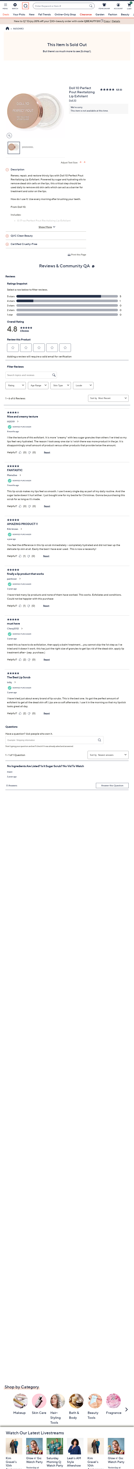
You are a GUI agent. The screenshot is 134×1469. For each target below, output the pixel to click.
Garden (99, 14)
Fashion (112, 14)
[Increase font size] (81, 162)
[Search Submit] (91, 6)
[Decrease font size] (85, 162)
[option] (67, 21)
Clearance (86, 14)
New (31, 14)
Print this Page (78, 254)
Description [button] (17, 169)
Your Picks (19, 14)
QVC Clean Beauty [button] (22, 235)
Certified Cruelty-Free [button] (24, 244)
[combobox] (60, 6)
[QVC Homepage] (7, 29)
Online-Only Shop (65, 14)
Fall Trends (44, 14)
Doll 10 (72, 100)
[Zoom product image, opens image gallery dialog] (8, 135)
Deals (6, 14)
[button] (5, 7)
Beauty (125, 14)
